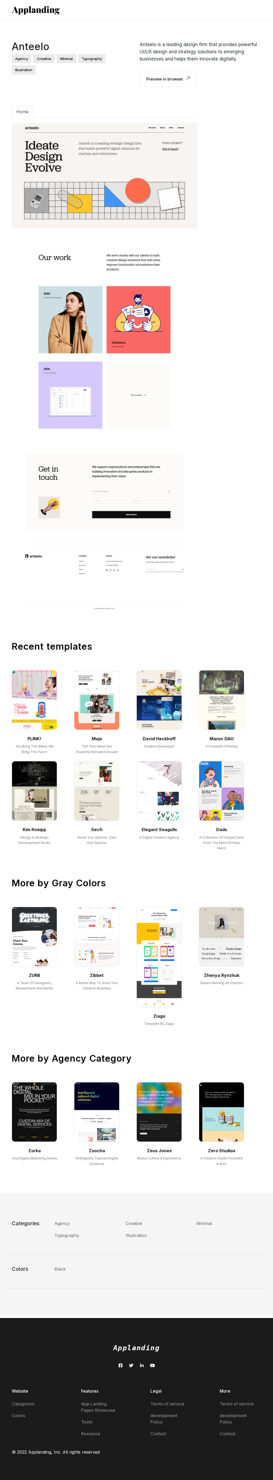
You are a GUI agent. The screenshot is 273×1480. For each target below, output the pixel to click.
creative (44, 58)
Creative (134, 1223)
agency (21, 58)
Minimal (204, 1223)
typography (92, 58)
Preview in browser (165, 79)
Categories (23, 1403)
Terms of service (167, 1403)
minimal (66, 58)
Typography (66, 1235)
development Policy (163, 1419)
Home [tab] (22, 111)
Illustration (136, 1235)
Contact (158, 1433)
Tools (86, 1422)
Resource (90, 1433)
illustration (23, 70)
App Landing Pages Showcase (98, 1407)
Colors (18, 1415)
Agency (62, 1223)
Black (60, 1269)
